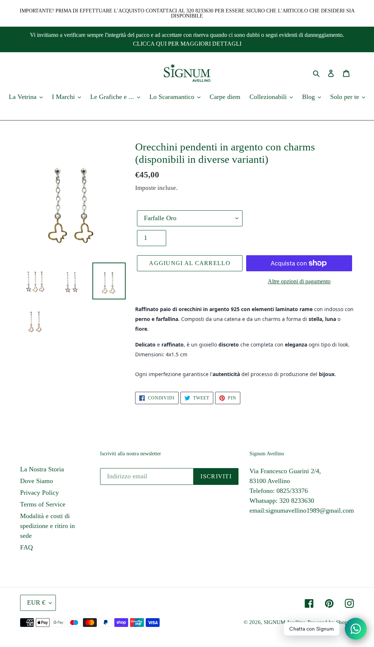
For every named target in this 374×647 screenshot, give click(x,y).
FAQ (26, 547)
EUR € (36, 602)
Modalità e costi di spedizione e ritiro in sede (47, 525)
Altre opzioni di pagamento (299, 281)
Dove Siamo (36, 481)
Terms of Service (42, 504)
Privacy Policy (39, 492)
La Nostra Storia (42, 469)
